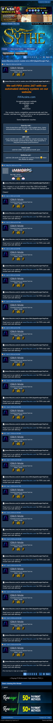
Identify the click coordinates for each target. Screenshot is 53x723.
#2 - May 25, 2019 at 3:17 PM (12, 165)
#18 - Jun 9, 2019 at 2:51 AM (12, 592)
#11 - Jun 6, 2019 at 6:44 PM (12, 407)
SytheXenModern (8, 717)
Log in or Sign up (44, 2)
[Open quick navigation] (50, 49)
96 (44, 57)
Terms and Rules (47, 720)
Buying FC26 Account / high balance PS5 (26, 678)
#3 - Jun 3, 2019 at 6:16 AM (12, 196)
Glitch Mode (17, 68)
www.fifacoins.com (29, 217)
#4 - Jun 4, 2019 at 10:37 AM (12, 222)
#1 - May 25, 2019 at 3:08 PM (12, 64)
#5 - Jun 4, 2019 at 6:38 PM (12, 248)
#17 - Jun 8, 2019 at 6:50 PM (12, 565)
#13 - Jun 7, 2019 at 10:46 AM (12, 460)
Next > (48, 57)
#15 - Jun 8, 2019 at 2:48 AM (12, 512)
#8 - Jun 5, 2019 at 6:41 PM (12, 328)
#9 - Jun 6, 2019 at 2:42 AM (12, 354)
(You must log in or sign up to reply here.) (14, 671)
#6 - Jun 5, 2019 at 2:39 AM (12, 275)
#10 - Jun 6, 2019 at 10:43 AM (12, 380)
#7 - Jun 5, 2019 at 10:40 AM (12, 301)
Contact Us (42, 717)
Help (48, 717)
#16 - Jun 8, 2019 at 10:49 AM (12, 539)
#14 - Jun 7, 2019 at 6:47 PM (12, 486)
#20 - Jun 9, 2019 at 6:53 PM (12, 644)
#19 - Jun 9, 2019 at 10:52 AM (12, 618)
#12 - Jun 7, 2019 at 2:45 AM (12, 433)
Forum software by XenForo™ (10, 720)
